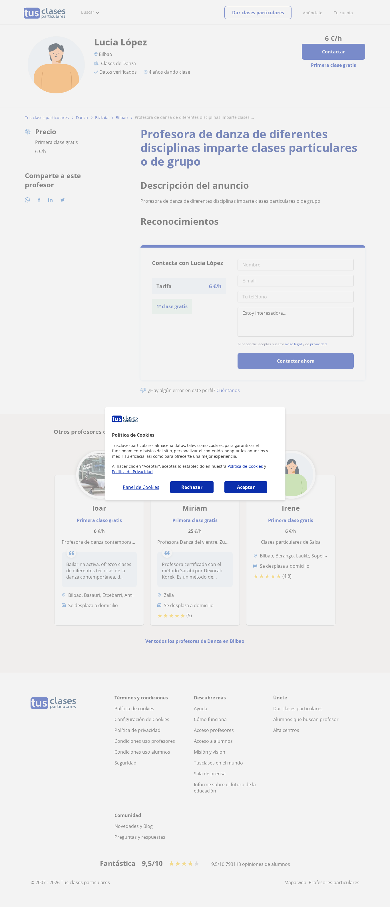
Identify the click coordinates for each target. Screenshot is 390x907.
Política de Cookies (245, 466)
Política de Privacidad (132, 471)
